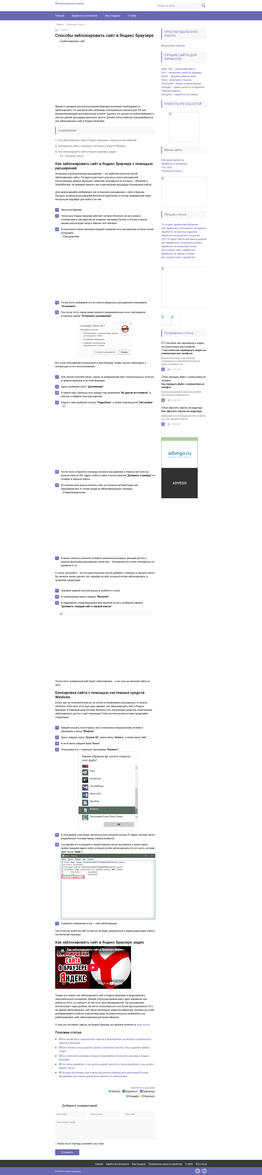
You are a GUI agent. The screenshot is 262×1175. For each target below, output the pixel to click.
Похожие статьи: (72, 156)
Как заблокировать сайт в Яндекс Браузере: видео (85, 151)
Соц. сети (166, 167)
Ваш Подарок (112, 15)
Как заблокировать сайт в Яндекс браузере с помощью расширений (95, 140)
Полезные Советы (172, 171)
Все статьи (201, 1164)
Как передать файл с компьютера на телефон (182, 386)
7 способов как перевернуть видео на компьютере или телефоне (183, 352)
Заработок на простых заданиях (179, 231)
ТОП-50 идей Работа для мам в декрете (184, 239)
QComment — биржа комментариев (181, 83)
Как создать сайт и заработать (178, 250)
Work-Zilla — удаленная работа (178, 69)
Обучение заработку (172, 160)
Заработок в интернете (84, 15)
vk (204, 1171)
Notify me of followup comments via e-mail (81, 1143)
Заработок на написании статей (178, 246)
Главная (59, 15)
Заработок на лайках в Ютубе (178, 253)
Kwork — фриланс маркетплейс (178, 76)
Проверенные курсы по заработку (165, 1164)
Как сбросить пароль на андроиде (181, 411)
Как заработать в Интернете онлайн (181, 242)
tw (197, 1171)
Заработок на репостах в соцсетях (180, 235)
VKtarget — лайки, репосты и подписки (182, 87)
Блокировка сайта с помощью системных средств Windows (90, 145)
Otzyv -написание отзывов (176, 79)
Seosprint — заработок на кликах (179, 94)
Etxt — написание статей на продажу (181, 72)
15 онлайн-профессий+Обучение (179, 224)
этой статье (143, 1024)
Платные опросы (171, 90)
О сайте (132, 15)
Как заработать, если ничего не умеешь (184, 228)
